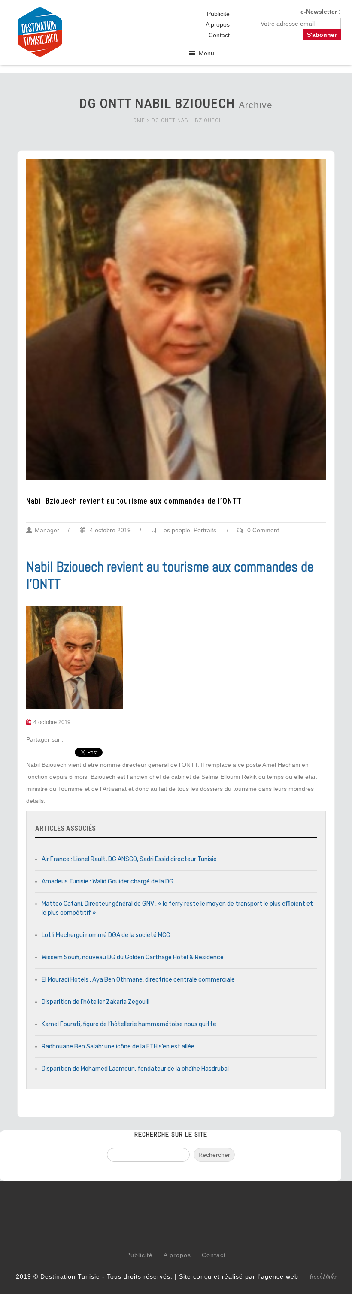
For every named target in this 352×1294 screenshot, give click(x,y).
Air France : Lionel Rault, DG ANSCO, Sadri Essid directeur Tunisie (129, 859)
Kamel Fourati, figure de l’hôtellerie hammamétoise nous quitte (129, 1024)
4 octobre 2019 (109, 530)
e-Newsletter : (320, 11)
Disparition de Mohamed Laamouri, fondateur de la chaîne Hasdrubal (135, 1068)
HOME (137, 120)
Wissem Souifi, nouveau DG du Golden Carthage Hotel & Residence (133, 957)
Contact (219, 35)
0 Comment (263, 530)
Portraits (205, 530)
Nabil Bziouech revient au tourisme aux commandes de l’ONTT (134, 501)
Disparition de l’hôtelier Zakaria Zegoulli (95, 1002)
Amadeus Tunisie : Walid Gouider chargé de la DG (107, 881)
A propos (218, 24)
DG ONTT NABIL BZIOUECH (187, 120)
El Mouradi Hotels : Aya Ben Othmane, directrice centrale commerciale (138, 979)
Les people (175, 530)
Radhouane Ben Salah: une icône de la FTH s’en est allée (118, 1046)
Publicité (218, 13)
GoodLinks (323, 1276)
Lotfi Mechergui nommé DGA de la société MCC (106, 935)
